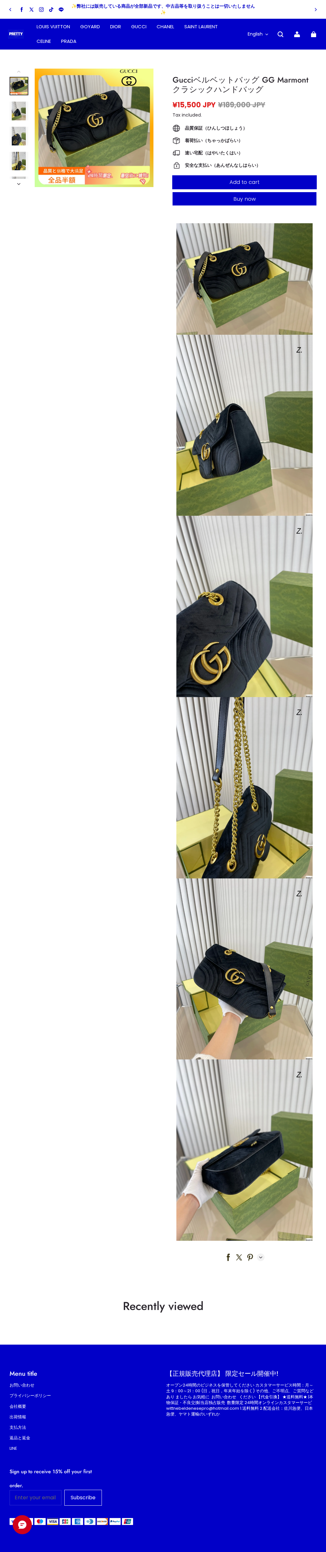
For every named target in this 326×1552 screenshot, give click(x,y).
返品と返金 (20, 1438)
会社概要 (18, 1406)
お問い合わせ (22, 1385)
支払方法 (18, 1427)
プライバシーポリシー (30, 1396)
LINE (13, 1448)
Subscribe (83, 1497)
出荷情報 (18, 1417)
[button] (280, 34)
